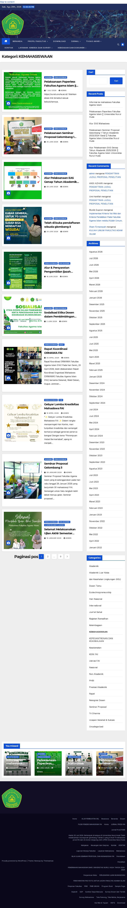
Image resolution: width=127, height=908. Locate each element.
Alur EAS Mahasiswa (99, 123)
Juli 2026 (93, 258)
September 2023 (97, 462)
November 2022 (97, 521)
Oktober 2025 (95, 317)
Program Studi (107, 886)
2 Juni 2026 (52, 321)
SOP (81, 892)
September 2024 (97, 403)
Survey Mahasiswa (86, 897)
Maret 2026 (94, 284)
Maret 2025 (94, 363)
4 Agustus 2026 (16, 768)
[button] (118, 44)
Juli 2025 (93, 337)
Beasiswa (105, 819)
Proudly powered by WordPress (14, 861)
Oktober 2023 (95, 455)
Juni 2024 (94, 416)
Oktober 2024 (96, 396)
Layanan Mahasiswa (106, 851)
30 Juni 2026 (53, 142)
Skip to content (7, 2)
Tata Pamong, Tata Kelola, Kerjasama (110, 897)
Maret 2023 (94, 501)
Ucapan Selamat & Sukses (54, 525)
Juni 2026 (94, 265)
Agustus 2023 (95, 468)
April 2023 (94, 495)
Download (59, 41)
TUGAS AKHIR (93, 41)
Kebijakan (85, 845)
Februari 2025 (96, 370)
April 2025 (94, 357)
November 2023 (97, 449)
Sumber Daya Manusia (94, 892)
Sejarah (74, 892)
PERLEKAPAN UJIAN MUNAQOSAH (112, 875)
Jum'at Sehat (95, 612)
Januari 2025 (95, 376)
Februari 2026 (96, 291)
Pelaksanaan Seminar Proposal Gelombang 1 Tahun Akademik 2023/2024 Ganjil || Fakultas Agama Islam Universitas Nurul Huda (104, 135)
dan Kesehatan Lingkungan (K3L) (105, 579)
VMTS (112, 903)
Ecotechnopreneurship (100, 592)
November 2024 (97, 390)
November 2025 (97, 311)
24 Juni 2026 (53, 232)
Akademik (48, 77)
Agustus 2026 (95, 251)
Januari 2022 (95, 547)
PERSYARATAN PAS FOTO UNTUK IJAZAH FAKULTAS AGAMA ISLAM (99, 881)
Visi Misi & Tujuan (101, 903)
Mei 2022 (93, 534)
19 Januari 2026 (54, 538)
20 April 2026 (53, 358)
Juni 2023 (94, 482)
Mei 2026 (93, 271)
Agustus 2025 (95, 330)
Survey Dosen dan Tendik (115, 892)
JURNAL (75, 41)
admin (63, 90)
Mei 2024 (93, 422)
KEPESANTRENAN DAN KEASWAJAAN (101, 639)
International (95, 605)
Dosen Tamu (95, 586)
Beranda (17, 41)
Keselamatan (95, 647)
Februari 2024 (96, 436)
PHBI (60, 400)
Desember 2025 (96, 304)
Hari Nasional (95, 599)
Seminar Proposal (98, 707)
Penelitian (121, 862)
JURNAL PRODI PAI (118, 824)
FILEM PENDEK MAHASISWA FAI (90, 824)
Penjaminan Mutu (90, 875)
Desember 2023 (96, 442)
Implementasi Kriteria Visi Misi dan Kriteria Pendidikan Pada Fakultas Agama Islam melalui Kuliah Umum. (105, 217)
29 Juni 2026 (53, 187)
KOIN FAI (93, 654)
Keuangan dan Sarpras (100, 845)
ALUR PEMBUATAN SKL (90, 819)
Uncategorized (96, 726)
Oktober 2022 (95, 528)
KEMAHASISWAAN (60, 77)
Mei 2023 (93, 488)
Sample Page (120, 886)
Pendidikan (121, 856)
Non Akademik (64, 263)
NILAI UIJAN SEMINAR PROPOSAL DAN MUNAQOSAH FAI (93, 856)
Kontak (113, 845)
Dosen (122, 819)
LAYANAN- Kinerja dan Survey (34, 48)
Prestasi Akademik (98, 687)
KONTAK (9, 48)
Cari (91, 72)
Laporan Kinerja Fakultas (86, 851)
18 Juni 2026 (52, 276)
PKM (86, 886)
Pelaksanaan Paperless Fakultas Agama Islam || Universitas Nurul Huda (60, 85)
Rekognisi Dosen (97, 700)
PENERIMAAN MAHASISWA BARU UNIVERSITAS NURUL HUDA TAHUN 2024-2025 (96, 868)
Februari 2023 (96, 508)
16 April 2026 (53, 413)
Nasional (93, 667)
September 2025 (97, 324)
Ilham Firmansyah (97, 227)
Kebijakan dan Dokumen (71, 48)
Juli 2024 (93, 409)
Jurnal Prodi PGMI (118, 830)
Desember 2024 (97, 383)
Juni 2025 (94, 344)
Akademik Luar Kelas (99, 572)
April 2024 (94, 429)
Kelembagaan (95, 625)
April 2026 (94, 278)
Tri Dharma (94, 713)
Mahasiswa (120, 851)
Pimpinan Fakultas (75, 886)
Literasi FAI (94, 661)
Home (74, 819)
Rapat (61, 344)
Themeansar (48, 861)
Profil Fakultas (37, 41)
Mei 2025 (93, 350)
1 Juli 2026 (52, 90)
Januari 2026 (95, 298)
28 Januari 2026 (54, 472)
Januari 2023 (95, 514)
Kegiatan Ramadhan (98, 618)
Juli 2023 (93, 475)
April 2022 (94, 541)
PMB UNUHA (94, 886)
